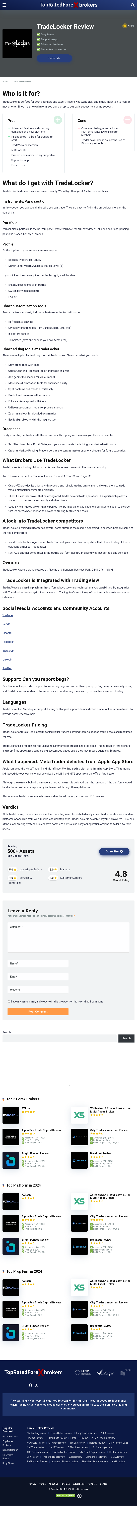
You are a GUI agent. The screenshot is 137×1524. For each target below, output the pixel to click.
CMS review (118, 1461)
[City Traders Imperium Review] (79, 1144)
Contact (104, 1484)
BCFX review (117, 1457)
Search (7, 1032)
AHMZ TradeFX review (103, 1438)
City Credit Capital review (92, 1452)
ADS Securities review (38, 1452)
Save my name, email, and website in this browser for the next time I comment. (57, 1001)
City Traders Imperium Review (109, 1130)
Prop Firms (8, 1463)
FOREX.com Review (37, 1461)
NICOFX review (78, 1442)
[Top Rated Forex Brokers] (69, 5)
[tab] (67, 1085)
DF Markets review (78, 1447)
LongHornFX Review (86, 1433)
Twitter (7, 668)
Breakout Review (100, 1153)
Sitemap (65, 1484)
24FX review (107, 1433)
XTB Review (75, 1457)
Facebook (8, 641)
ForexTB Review (79, 1438)
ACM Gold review (36, 1442)
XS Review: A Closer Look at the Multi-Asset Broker (110, 1110)
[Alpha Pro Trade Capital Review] (11, 1144)
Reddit (6, 624)
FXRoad (26, 1108)
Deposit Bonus (10, 1450)
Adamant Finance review (64, 1461)
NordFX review (56, 1447)
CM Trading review (37, 1433)
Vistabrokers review (96, 1457)
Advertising (79, 1484)
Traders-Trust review (53, 1457)
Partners (92, 1484)
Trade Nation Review (61, 1433)
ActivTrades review (64, 1452)
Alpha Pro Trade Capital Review (41, 1130)
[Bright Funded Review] (11, 1167)
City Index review (57, 1442)
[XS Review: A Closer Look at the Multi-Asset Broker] (79, 1122)
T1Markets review (57, 1438)
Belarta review (97, 1442)
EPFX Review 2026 (118, 1442)
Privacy (32, 1484)
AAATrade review (36, 1447)
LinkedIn (7, 659)
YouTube (8, 615)
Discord (7, 633)
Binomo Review (35, 1438)
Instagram (8, 650)
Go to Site (54, 58)
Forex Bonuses (10, 1436)
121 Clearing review (102, 1447)
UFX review (33, 1457)
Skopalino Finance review (95, 1461)
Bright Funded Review (35, 1153)
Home (5, 82)
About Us (53, 1484)
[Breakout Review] (79, 1167)
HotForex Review (118, 1452)
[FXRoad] (11, 1122)
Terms (42, 1484)
